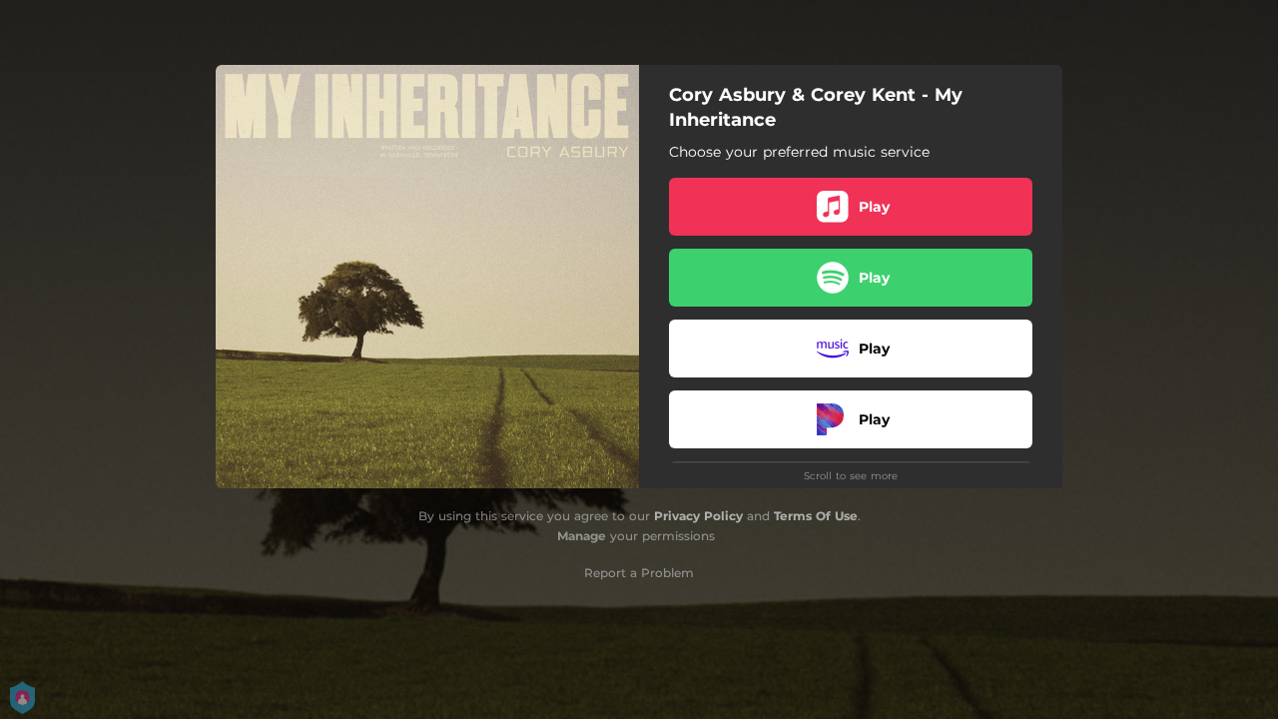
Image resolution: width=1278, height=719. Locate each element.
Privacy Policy (698, 515)
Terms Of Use (816, 515)
